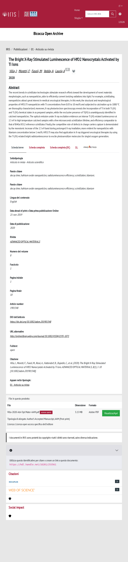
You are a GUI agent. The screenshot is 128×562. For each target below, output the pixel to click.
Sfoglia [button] (77, 18)
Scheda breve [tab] (17, 147)
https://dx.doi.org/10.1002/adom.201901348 (30, 321)
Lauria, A (60, 71)
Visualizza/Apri (111, 413)
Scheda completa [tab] (37, 147)
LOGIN (122, 22)
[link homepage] (10, 14)
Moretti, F (24, 71)
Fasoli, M (37, 71)
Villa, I (12, 71)
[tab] (77, 148)
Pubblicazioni (21, 49)
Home (77, 10)
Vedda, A (48, 71)
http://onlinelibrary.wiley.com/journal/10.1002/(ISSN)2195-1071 (39, 336)
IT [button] (119, 6)
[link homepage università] (31, 14)
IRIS (8, 49)
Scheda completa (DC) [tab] (60, 147)
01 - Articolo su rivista (42, 49)
